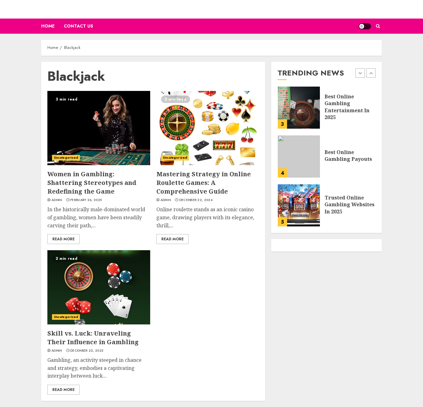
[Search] (378, 26)
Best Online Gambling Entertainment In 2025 (347, 107)
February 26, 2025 (86, 200)
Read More (63, 239)
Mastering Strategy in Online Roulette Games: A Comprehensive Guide (203, 182)
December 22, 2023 (86, 351)
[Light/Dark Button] (365, 26)
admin (56, 200)
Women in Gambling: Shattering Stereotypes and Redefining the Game (91, 182)
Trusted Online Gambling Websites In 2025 (349, 204)
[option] (326, 110)
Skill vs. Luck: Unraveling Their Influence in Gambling (93, 337)
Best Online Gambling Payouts (348, 155)
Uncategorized (66, 157)
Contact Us (78, 26)
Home (48, 26)
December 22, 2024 (195, 200)
